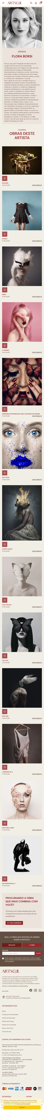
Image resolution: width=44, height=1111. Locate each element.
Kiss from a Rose (8, 828)
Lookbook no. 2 (7, 772)
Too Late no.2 (7, 605)
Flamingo (5, 350)
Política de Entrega (8, 1021)
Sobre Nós (5, 991)
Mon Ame (5, 716)
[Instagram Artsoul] (35, 990)
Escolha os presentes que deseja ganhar (18, 998)
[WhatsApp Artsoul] (40, 990)
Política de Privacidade (9, 1025)
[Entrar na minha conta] (36, 3)
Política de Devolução (8, 1018)
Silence (4, 239)
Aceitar (22, 1107)
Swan (4, 294)
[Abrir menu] (3, 3)
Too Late (5, 660)
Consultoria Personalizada (10, 1014)
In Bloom (5, 183)
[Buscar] (31, 3)
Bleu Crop (5, 477)
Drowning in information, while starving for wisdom (21, 414)
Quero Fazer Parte (7, 1028)
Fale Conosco (15, 923)
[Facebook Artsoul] (30, 990)
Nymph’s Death (7, 549)
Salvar (38, 953)
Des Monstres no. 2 (8, 883)
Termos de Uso (30, 960)
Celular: (5, 950)
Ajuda (4, 1011)
